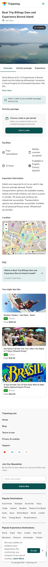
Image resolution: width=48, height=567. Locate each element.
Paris (4, 518)
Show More (7, 90)
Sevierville (29, 503)
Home (5, 419)
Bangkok (23, 508)
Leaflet (19, 253)
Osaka (4, 508)
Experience (40, 68)
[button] (23, 235)
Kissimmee (7, 503)
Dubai (12, 533)
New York (37, 533)
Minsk (33, 513)
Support (6, 445)
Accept (34, 551)
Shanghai (18, 503)
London (42, 513)
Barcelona (6, 537)
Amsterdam (28, 537)
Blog (4, 426)
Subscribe (24, 486)
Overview (8, 68)
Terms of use (8, 432)
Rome (4, 533)
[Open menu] (43, 3)
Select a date (24, 130)
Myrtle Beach (22, 513)
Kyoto (4, 513)
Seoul (12, 513)
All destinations (30, 518)
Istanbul (13, 508)
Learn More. (18, 558)
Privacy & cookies (11, 439)
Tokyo (38, 503)
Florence (17, 537)
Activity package (24, 68)
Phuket (39, 537)
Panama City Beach (37, 508)
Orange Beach (15, 518)
